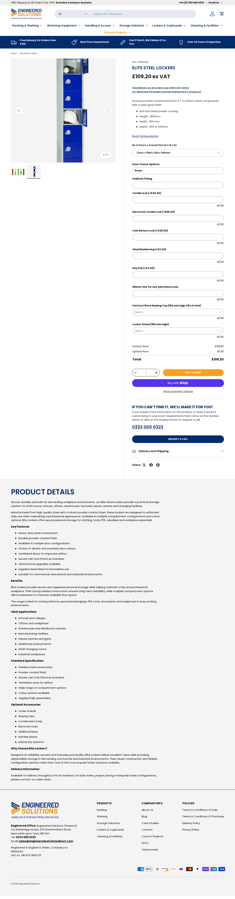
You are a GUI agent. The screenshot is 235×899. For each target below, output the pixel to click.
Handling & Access (98, 25)
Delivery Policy (191, 823)
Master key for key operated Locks (155, 287)
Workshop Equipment (62, 25)
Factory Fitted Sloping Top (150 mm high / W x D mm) (166, 305)
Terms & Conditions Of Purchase (203, 816)
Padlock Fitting (142, 178)
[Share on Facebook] (151, 465)
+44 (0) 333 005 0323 (191, 2)
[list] (63, 110)
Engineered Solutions (29, 883)
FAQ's (145, 843)
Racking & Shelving (25, 25)
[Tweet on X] (144, 465)
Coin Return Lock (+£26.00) (150, 230)
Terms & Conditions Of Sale (200, 810)
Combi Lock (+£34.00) (146, 193)
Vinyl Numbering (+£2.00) (149, 249)
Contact (147, 829)
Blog (144, 816)
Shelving (102, 816)
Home (14, 53)
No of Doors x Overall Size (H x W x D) (154, 145)
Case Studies (150, 823)
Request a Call (178, 439)
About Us (147, 810)
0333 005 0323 (147, 427)
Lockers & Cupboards (167, 25)
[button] (222, 14)
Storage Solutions (131, 25)
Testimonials (150, 849)
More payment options (178, 391)
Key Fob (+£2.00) (143, 268)
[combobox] (125, 14)
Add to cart (193, 372)
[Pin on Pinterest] (157, 465)
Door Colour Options (145, 164)
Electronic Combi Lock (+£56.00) (153, 212)
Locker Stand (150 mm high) (150, 324)
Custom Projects (115, 32)
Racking (102, 810)
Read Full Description (145, 136)
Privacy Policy (190, 829)
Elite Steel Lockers (28, 53)
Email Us (214, 2)
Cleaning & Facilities (204, 25)
